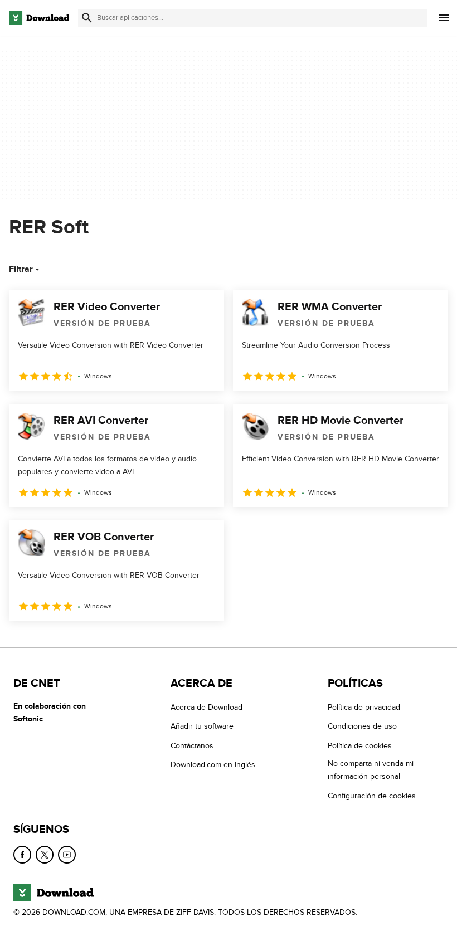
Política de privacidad (364, 707)
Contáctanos (192, 745)
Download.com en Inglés (213, 764)
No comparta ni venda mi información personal (371, 770)
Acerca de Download (206, 707)
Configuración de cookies (372, 796)
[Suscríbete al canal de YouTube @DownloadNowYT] (67, 855)
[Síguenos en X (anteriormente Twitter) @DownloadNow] (45, 855)
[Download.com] (39, 18)
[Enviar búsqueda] (87, 18)
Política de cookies (360, 745)
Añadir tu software (202, 726)
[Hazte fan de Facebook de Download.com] (22, 855)
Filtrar (21, 269)
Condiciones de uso (362, 726)
